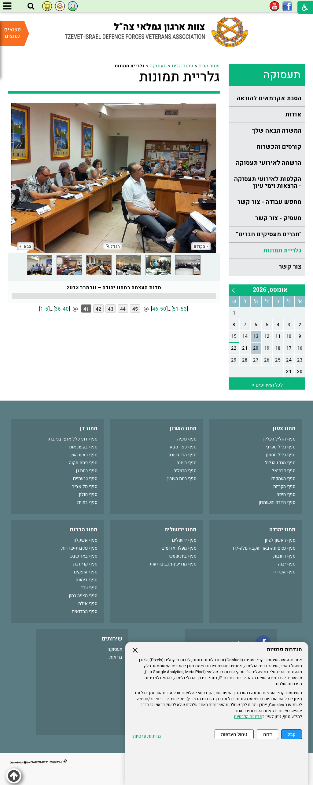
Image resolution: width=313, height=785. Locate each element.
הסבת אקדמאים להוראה (269, 98)
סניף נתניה (187, 439)
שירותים (112, 639)
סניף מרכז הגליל (280, 462)
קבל (292, 734)
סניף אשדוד (284, 572)
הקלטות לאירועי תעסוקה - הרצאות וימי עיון (267, 182)
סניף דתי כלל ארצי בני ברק (72, 439)
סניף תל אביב (85, 486)
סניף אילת (88, 603)
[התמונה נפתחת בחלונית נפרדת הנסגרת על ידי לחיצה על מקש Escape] (114, 178)
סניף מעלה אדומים (179, 548)
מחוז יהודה (282, 530)
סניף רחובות (284, 556)
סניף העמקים (283, 478)
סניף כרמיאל (284, 470)
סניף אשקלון (85, 540)
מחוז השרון (183, 428)
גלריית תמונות (282, 250)
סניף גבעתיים (85, 478)
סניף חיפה (286, 494)
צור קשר (290, 266)
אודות (293, 114)
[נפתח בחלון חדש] (287, 6)
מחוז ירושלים (180, 530)
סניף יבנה (287, 564)
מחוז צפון (284, 428)
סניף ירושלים (184, 540)
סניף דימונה (87, 579)
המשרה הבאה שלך (276, 130)
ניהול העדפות (234, 734)
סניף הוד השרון (182, 454)
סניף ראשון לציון (280, 540)
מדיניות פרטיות (147, 736)
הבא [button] (27, 246)
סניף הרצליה (185, 470)
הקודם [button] (199, 246)
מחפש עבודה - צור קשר (269, 202)
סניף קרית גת (85, 564)
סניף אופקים (86, 572)
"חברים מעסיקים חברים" (268, 234)
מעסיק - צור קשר (278, 218)
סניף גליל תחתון (281, 454)
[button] (31, 6)
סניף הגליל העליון (279, 439)
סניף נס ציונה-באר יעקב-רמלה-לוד (264, 548)
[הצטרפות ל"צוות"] (60, 6)
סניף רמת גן (87, 470)
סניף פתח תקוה (83, 462)
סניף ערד (89, 587)
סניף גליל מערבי (281, 447)
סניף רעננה (187, 462)
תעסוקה (281, 75)
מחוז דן (89, 428)
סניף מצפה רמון (83, 595)
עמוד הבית (209, 66)
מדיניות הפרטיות (248, 717)
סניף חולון (88, 494)
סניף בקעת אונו (83, 447)
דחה (267, 734)
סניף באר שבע (84, 556)
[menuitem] (267, 99)
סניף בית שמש (183, 556)
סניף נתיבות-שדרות (79, 548)
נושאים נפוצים (12, 33)
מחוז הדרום (84, 530)
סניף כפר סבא (183, 447)
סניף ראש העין (84, 454)
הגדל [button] (115, 246)
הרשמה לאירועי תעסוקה (268, 163)
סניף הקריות (284, 486)
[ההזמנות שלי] (47, 6)
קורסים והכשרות (278, 146)
